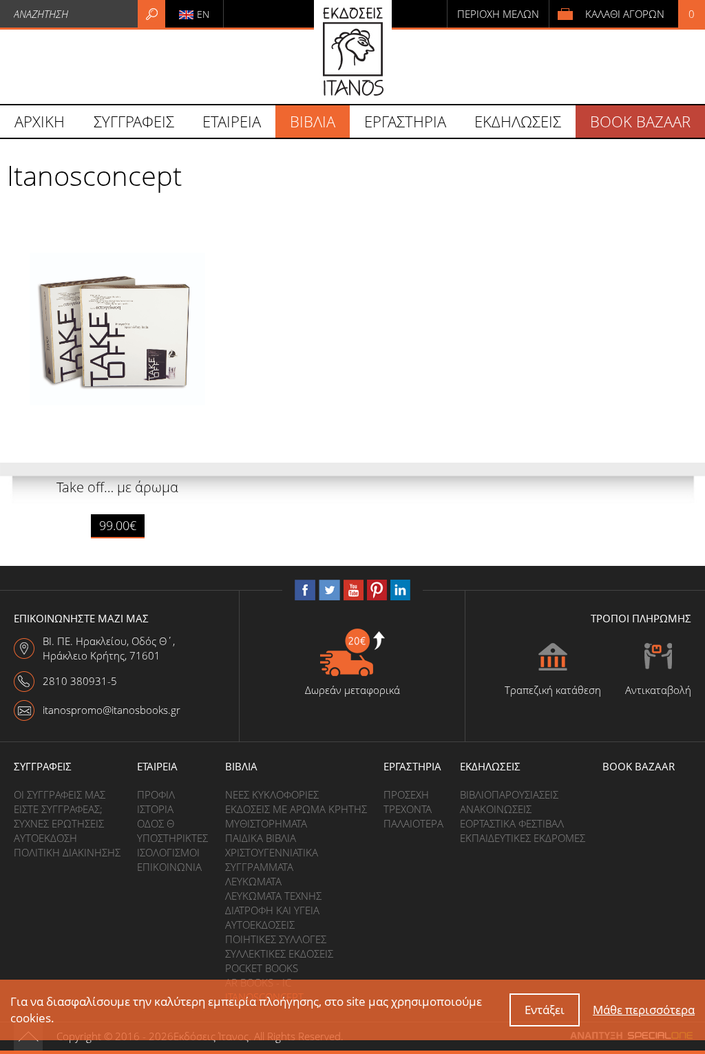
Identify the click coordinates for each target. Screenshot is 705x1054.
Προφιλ (156, 794)
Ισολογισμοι (168, 852)
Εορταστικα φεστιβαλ (512, 823)
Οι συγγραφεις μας (59, 794)
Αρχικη (39, 121)
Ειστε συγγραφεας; (58, 809)
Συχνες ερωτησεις (59, 823)
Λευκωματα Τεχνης (273, 896)
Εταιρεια (157, 766)
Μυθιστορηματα (266, 823)
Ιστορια (155, 809)
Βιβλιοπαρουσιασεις (509, 794)
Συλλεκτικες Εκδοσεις (279, 953)
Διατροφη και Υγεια (272, 910)
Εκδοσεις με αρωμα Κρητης (296, 809)
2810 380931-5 (80, 681)
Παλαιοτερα (413, 823)
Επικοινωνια (169, 867)
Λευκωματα (253, 881)
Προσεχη (406, 794)
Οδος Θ (155, 823)
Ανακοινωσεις (496, 809)
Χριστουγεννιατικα (271, 852)
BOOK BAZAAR (640, 121)
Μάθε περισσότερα (644, 1010)
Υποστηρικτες (172, 838)
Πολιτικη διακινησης (67, 852)
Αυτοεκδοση (45, 838)
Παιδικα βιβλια (260, 838)
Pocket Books (261, 968)
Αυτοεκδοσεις (260, 924)
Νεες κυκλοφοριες (272, 794)
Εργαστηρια (412, 766)
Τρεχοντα (407, 809)
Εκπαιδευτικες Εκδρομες (522, 838)
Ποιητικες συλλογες (275, 939)
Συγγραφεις (43, 766)
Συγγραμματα (259, 867)
